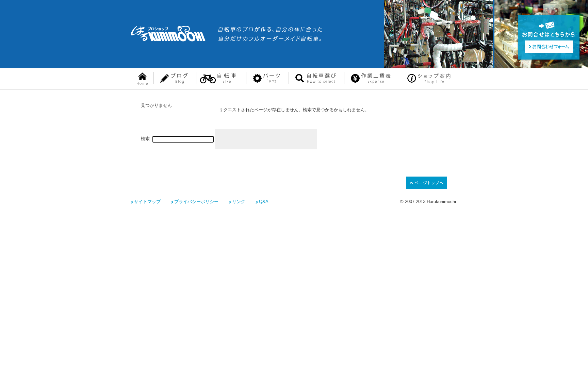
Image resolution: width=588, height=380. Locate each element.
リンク (238, 201)
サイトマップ (147, 201)
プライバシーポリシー (196, 201)
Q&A (263, 201)
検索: (146, 138)
